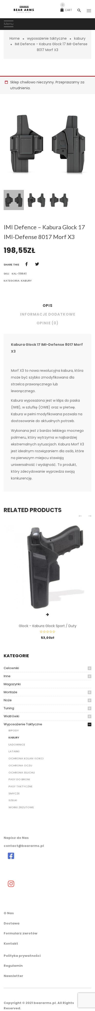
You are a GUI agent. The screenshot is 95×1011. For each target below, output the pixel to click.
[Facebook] (26, 264)
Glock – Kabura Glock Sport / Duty (47, 625)
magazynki (12, 684)
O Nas (9, 913)
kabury (80, 38)
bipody (14, 730)
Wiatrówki (11, 716)
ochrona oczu (20, 765)
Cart (67, 10)
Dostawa (11, 923)
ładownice (17, 744)
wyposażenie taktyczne (47, 38)
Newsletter (13, 976)
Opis (48, 305)
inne (7, 676)
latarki (14, 751)
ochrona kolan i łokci (26, 758)
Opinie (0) (47, 323)
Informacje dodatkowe (47, 314)
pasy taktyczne (20, 786)
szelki (13, 800)
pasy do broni (19, 779)
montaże (10, 692)
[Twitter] (37, 264)
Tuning (9, 708)
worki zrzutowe (21, 807)
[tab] (47, 306)
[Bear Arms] (11, 856)
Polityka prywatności (22, 955)
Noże (8, 700)
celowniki (11, 668)
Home (15, 38)
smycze (14, 793)
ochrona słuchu (22, 772)
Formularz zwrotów (20, 933)
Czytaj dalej (47, 614)
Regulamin (13, 965)
